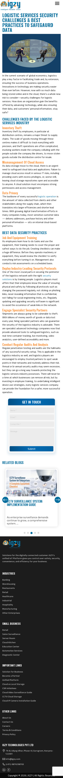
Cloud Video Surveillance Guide (17, 692)
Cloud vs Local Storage (13, 684)
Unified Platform (10, 679)
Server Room (8, 638)
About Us (6, 717)
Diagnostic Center (11, 654)
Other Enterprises (11, 612)
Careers (6, 726)
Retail (5, 592)
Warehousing (8, 583)
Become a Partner (11, 675)
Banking (6, 579)
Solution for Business (12, 671)
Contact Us (7, 721)
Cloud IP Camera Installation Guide (19, 700)
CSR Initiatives (9, 688)
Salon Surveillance (11, 634)
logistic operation (47, 196)
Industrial (7, 600)
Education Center (10, 646)
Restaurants (8, 588)
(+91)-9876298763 (15, 764)
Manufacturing (9, 608)
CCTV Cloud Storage (12, 696)
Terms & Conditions (11, 730)
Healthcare (7, 596)
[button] (25, 533)
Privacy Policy (8, 734)
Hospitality (7, 604)
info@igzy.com (13, 759)
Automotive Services (12, 650)
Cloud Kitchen (9, 642)
